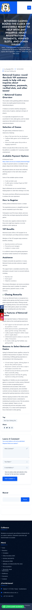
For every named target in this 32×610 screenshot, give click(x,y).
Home (3, 47)
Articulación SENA (8, 561)
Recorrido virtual (7, 569)
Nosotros (4, 550)
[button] (13, 606)
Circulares (5, 553)
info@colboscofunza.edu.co (10, 592)
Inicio (3, 548)
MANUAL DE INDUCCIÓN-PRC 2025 (13, 564)
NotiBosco (5, 573)
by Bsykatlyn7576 (8, 69)
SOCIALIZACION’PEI (8, 558)
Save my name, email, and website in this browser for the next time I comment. (16, 473)
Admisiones (5, 571)
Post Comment (9, 479)
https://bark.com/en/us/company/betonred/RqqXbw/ (17, 161)
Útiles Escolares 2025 (9, 556)
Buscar (5, 493)
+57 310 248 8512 (8, 596)
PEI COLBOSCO (7, 566)
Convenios (5, 576)
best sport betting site (13, 47)
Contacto (4, 579)
